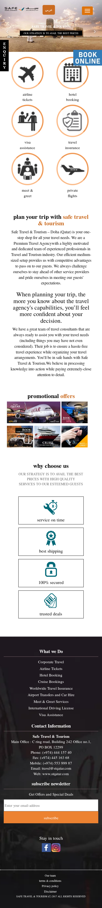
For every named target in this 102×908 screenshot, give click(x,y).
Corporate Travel (51, 661)
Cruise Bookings (51, 681)
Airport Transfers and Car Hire (51, 694)
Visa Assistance (51, 714)
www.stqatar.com (55, 773)
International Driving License (51, 707)
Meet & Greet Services (51, 701)
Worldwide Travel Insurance (51, 688)
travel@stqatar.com (56, 768)
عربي (48, 9)
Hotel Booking (51, 674)
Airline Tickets (51, 668)
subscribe (51, 817)
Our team (50, 875)
